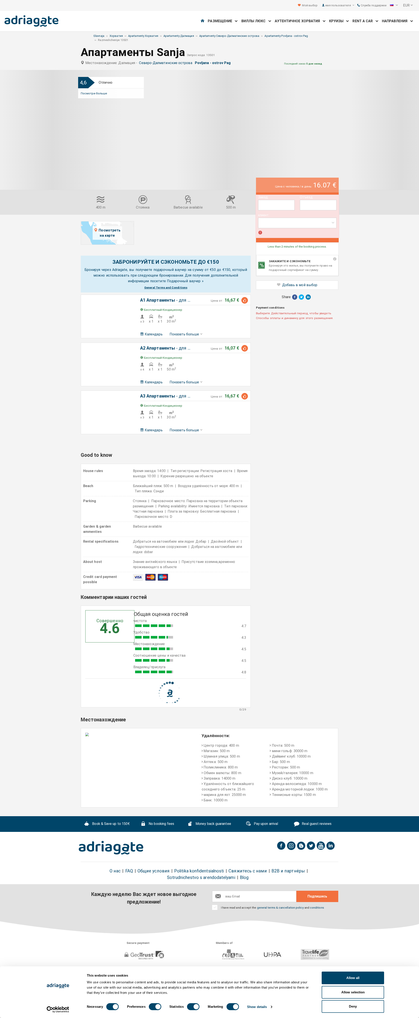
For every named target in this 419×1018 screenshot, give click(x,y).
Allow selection (353, 992)
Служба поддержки (373, 5)
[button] (394, 5)
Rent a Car (363, 21)
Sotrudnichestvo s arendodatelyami (201, 877)
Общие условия (153, 871)
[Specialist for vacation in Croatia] (111, 848)
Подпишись (317, 896)
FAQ (129, 871)
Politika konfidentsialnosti (199, 871)
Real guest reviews (316, 824)
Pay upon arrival (265, 824)
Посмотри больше (94, 93)
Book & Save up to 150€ (110, 824)
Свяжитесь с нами (247, 871)
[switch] (155, 1006)
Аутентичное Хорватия (299, 21)
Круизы (337, 21)
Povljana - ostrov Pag (214, 63)
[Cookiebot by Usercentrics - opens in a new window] (58, 1009)
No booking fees (161, 824)
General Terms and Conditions (165, 287)
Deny (353, 1006)
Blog (244, 877)
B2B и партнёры (288, 871)
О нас (115, 871)
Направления (396, 21)
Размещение (221, 21)
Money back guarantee (213, 824)
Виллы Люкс (254, 21)
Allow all (352, 978)
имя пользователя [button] (338, 5)
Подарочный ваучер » (185, 281)
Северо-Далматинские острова (166, 63)
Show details (257, 1007)
